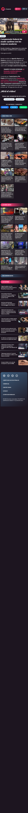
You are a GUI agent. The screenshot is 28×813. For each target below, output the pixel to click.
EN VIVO (18, 9)
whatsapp (23, 107)
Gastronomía (20, 99)
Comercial (6, 384)
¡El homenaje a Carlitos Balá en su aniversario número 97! (14, 71)
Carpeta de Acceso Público (11, 380)
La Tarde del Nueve (9, 99)
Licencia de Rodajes (9, 394)
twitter (14, 107)
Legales (5, 391)
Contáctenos (7, 387)
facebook (4, 107)
